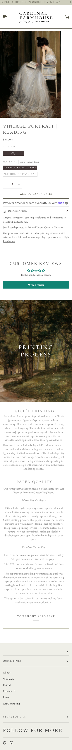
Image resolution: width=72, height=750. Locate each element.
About (6, 672)
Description (17, 210)
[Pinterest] (4, 742)
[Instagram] (11, 742)
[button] (36, 652)
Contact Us (9, 691)
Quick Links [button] (12, 661)
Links (6, 697)
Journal (7, 685)
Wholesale (8, 679)
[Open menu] (8, 16)
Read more (9, 241)
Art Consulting (11, 703)
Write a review (36, 285)
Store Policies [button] (14, 716)
